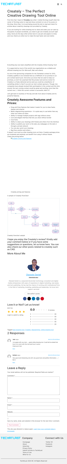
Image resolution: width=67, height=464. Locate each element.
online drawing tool (47, 330)
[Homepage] (33, 442)
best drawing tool (18, 330)
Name (9, 398)
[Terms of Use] (33, 452)
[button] (41, 4)
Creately (28, 330)
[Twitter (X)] (55, 442)
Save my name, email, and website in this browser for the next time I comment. (33, 421)
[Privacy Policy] (33, 448)
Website (10, 412)
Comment (11, 375)
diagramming (35, 330)
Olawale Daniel (33, 274)
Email (9, 404)
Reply (14, 348)
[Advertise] (33, 446)
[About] (33, 444)
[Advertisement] (33, 50)
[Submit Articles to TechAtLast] (33, 450)
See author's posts (33, 293)
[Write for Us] (33, 454)
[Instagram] (55, 446)
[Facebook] (55, 444)
